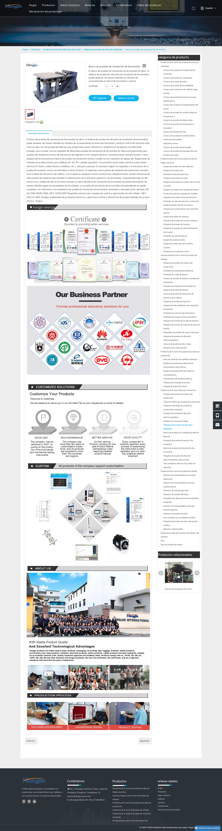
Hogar (33, 5)
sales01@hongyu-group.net (79, 796)
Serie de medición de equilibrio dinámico (180, 359)
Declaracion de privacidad (45, 11)
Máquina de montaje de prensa (176, 383)
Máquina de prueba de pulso (175, 514)
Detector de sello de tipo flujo (175, 490)
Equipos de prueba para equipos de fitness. (181, 190)
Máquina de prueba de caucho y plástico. (180, 221)
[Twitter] (29, 801)
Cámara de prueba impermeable (177, 147)
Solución (105, 5)
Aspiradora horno (170, 143)
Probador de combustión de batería (178, 271)
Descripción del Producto (38, 133)
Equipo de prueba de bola (174, 240)
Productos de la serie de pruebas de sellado (179, 471)
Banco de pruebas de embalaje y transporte (179, 589)
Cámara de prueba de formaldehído (178, 86)
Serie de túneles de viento (171, 545)
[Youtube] (34, 801)
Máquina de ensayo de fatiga (175, 421)
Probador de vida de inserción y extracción (181, 201)
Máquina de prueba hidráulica (176, 494)
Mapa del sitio (194, 827)
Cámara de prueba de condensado (177, 78)
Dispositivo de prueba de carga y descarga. (181, 332)
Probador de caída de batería (175, 275)
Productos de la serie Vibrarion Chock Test (178, 390)
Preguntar (102, 98)
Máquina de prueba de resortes (176, 224)
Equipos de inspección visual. (175, 386)
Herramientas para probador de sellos (179, 518)
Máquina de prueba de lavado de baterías (181, 321)
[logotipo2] (43, 780)
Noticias (90, 5)
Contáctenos (124, 5)
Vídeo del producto (149, 5)
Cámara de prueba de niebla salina (178, 120)
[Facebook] (24, 801)
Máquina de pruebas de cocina (176, 251)
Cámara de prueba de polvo (175, 82)
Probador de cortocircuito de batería (178, 313)
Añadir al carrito (126, 98)
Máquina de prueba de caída (175, 178)
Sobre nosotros (70, 5)
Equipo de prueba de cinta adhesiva (178, 166)
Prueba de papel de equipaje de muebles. (180, 194)
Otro (163, 541)
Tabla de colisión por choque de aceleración (181, 402)
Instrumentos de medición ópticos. (178, 379)
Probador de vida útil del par (175, 236)
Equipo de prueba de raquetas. (176, 217)
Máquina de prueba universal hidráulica (180, 197)
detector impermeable (173, 529)
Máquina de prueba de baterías (176, 302)
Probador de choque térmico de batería (180, 317)
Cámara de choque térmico (174, 132)
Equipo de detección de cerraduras (178, 205)
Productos (48, 5)
